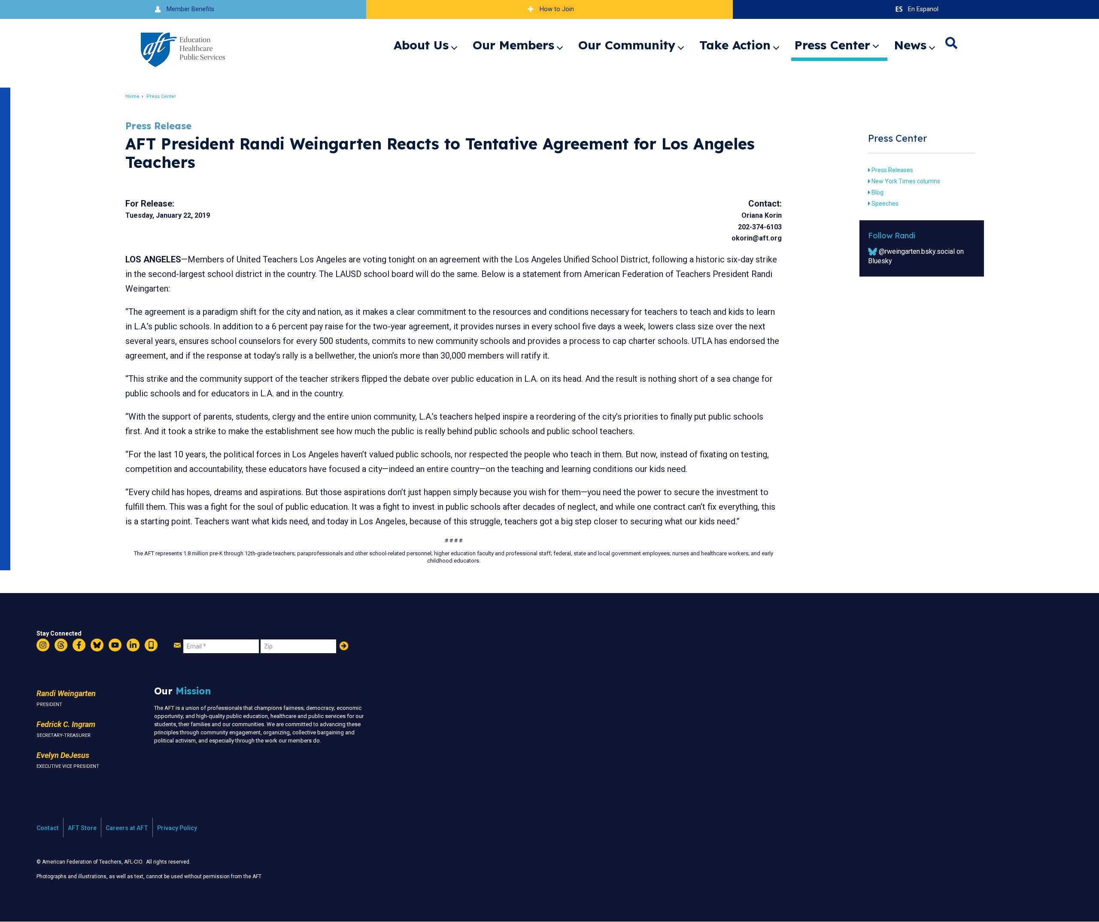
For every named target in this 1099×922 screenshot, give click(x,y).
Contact (47, 828)
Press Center (832, 44)
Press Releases (892, 170)
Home (132, 96)
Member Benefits (190, 9)
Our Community (626, 44)
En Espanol (923, 9)
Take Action (735, 44)
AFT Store (82, 828)
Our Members (513, 44)
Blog (877, 192)
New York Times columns (905, 181)
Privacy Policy (177, 828)
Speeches (885, 203)
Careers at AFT (127, 828)
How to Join (557, 9)
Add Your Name (344, 646)
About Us (421, 44)
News (910, 44)
